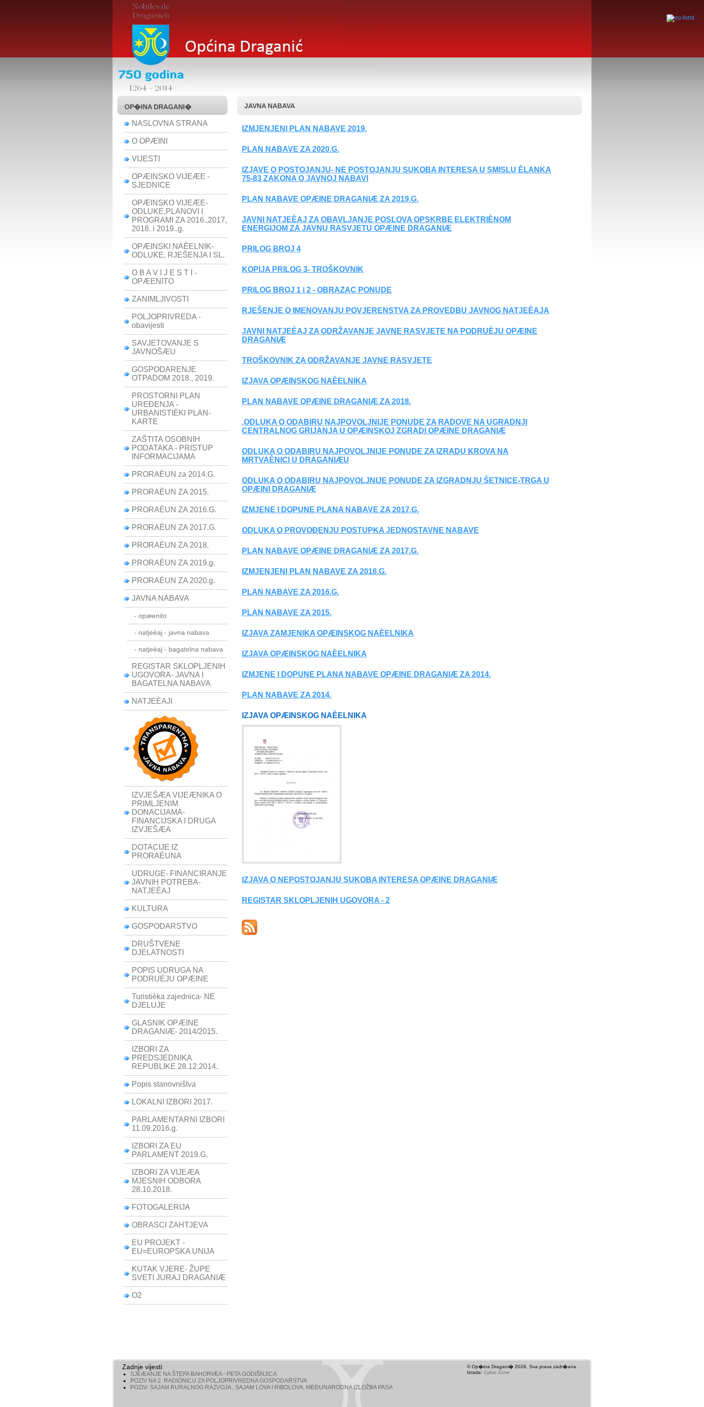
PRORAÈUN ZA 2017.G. (174, 527)
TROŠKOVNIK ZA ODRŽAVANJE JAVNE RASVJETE (337, 360)
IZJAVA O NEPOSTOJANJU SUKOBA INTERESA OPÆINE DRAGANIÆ (370, 880)
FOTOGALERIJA (161, 1207)
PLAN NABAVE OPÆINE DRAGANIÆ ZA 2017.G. (330, 551)
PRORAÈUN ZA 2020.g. (173, 580)
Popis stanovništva (164, 1084)
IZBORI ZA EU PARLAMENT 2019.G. (170, 1150)
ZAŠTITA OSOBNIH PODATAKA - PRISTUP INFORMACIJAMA (172, 448)
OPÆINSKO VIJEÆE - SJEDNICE (171, 180)
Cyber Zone (497, 1372)
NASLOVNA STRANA (170, 123)
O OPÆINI (150, 141)
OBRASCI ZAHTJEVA (170, 1225)
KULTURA (150, 908)
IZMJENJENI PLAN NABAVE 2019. (304, 128)
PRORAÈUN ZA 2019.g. (173, 563)
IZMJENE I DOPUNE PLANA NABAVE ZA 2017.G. (330, 510)
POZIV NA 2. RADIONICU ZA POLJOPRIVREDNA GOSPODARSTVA (218, 1380)
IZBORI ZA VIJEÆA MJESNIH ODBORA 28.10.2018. (166, 1180)
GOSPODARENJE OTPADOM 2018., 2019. (173, 373)
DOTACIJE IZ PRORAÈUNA (157, 851)
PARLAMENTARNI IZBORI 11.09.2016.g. (178, 1123)
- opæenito (150, 615)
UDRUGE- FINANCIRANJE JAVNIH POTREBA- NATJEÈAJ (179, 882)
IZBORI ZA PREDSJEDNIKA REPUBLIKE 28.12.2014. (175, 1057)
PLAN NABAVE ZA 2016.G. (290, 592)
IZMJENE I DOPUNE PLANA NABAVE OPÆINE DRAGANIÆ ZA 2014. (366, 674)
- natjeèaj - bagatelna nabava (178, 649)
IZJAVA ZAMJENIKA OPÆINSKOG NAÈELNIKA (328, 633)
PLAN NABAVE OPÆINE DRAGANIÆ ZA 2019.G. (330, 199)
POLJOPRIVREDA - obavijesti (166, 321)
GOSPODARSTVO (164, 926)
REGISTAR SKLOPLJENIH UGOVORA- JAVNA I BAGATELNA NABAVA (179, 674)
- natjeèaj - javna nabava (171, 632)
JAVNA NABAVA (160, 598)
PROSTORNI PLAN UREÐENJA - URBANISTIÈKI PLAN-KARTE (171, 409)
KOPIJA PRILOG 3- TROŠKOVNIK (302, 269)
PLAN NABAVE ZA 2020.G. (290, 149)
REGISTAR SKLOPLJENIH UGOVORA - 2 (316, 900)
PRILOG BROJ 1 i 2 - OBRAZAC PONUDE (317, 290)
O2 (137, 1295)
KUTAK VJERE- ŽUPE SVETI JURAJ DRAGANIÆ (179, 1273)
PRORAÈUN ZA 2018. (170, 545)
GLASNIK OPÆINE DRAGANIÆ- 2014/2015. (174, 1027)
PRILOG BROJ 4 (271, 249)
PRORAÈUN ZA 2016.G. (174, 510)
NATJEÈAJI (152, 701)
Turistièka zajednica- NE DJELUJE (173, 1000)
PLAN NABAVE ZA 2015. (286, 612)
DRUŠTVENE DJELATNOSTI (158, 948)
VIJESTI (146, 159)
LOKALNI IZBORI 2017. (172, 1102)
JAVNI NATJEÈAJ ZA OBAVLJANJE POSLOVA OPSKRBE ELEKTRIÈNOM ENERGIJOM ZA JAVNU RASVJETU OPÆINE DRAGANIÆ (376, 223)
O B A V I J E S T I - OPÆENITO (164, 277)
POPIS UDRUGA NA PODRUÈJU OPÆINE (170, 974)
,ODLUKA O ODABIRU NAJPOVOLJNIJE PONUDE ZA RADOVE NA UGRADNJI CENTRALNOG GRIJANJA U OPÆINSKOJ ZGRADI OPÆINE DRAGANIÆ (384, 426)
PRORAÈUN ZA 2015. (170, 492)
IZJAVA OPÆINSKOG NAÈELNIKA (304, 381)
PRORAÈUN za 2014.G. (173, 474)
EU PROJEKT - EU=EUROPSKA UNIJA (173, 1246)
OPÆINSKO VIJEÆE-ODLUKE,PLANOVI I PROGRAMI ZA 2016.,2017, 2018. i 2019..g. (179, 216)
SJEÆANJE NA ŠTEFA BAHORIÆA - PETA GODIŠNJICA (203, 1374)
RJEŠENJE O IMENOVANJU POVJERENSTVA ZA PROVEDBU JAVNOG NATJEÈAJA (395, 310)
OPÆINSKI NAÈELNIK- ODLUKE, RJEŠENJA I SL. (178, 250)
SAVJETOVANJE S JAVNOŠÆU (165, 347)
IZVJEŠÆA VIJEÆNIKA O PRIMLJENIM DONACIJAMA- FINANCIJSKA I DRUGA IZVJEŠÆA (177, 812)
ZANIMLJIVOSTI (160, 299)
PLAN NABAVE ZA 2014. (286, 695)
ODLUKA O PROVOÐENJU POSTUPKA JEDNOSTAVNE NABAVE (360, 530)
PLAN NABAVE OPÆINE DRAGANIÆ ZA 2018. (326, 401)
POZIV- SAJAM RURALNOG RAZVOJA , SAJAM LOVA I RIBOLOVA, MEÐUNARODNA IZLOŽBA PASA (261, 1387)
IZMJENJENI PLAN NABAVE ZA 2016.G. (314, 571)
